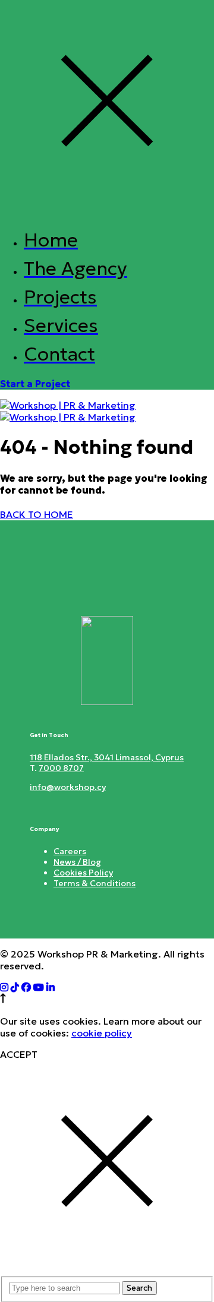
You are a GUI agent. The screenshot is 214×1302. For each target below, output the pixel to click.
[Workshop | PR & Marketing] (68, 411)
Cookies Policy (83, 872)
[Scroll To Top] (3, 1000)
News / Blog (77, 862)
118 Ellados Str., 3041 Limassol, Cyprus (107, 757)
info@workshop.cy (68, 787)
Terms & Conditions (95, 883)
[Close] (107, 210)
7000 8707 (61, 768)
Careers (70, 851)
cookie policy (101, 1033)
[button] (35, 384)
